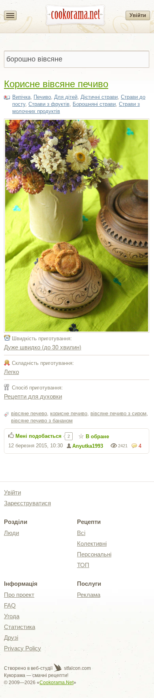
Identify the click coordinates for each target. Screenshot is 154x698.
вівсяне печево (29, 413)
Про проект (19, 594)
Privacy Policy (22, 648)
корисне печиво (68, 413)
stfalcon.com (77, 668)
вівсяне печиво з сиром (118, 413)
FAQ (10, 605)
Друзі (11, 637)
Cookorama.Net (56, 682)
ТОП (83, 565)
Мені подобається (38, 436)
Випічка (21, 97)
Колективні (92, 543)
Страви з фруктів (48, 104)
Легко (11, 371)
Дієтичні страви (99, 97)
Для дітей (65, 97)
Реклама (88, 594)
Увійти (138, 15)
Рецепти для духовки (33, 396)
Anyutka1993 (87, 446)
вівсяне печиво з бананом (42, 421)
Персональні (94, 554)
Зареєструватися (27, 503)
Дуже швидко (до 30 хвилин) (42, 347)
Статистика (19, 626)
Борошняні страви (94, 104)
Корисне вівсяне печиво (56, 83)
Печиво (42, 97)
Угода (11, 616)
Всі (81, 532)
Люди (11, 532)
